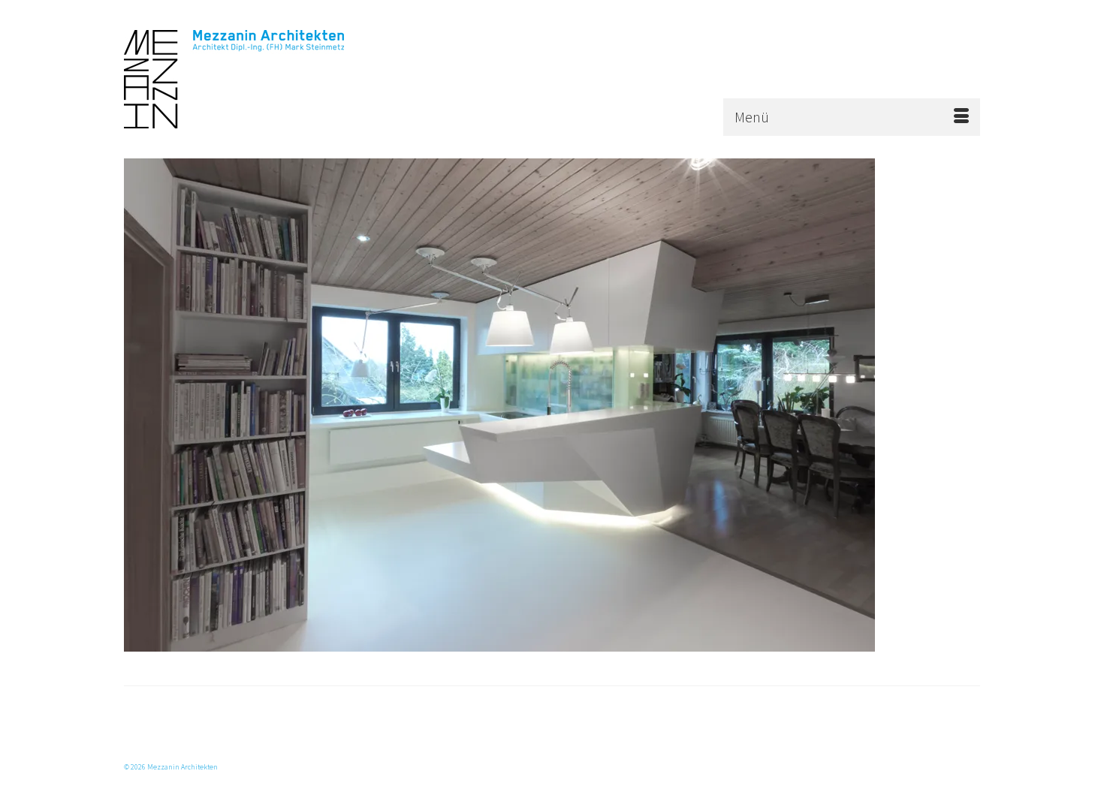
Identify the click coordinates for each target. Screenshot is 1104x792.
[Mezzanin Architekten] (259, 79)
